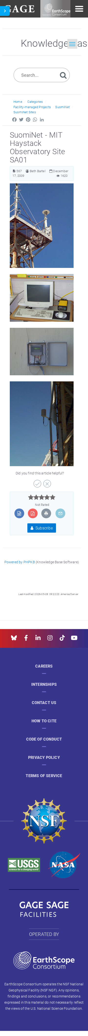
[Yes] (36, 482)
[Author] (27, 171)
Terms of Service (44, 775)
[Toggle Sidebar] (5, 11)
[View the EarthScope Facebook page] (26, 639)
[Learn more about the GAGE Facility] (19, 8)
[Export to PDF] (32, 513)
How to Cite (44, 721)
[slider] (41, 497)
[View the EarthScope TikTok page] (62, 639)
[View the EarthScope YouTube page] (74, 639)
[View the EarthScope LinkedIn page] (38, 639)
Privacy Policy (44, 757)
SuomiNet (62, 107)
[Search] (63, 75)
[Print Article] (46, 513)
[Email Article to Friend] (60, 513)
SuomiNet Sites (24, 112)
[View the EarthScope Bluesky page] (14, 639)
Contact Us (44, 702)
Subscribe (43, 527)
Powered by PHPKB (19, 562)
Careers (44, 666)
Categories (35, 101)
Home (17, 101)
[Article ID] (14, 171)
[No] (46, 482)
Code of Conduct (44, 739)
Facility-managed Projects (32, 107)
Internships (44, 684)
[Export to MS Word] (19, 513)
